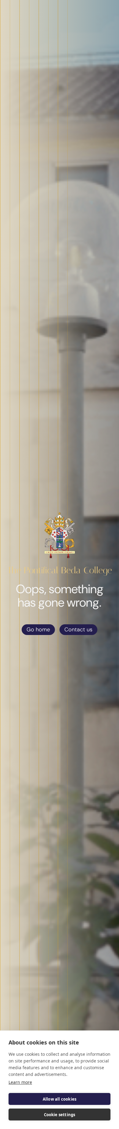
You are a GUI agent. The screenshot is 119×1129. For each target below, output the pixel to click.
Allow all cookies (59, 1099)
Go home (38, 629)
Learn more (20, 1082)
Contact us (78, 629)
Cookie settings (59, 1114)
